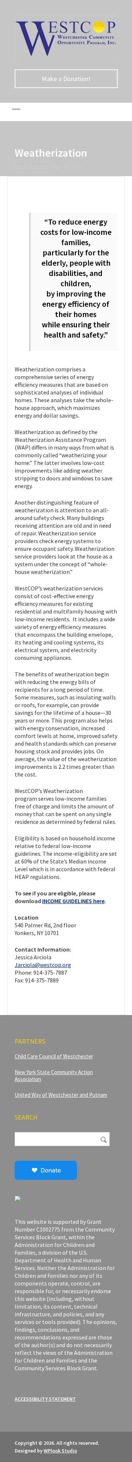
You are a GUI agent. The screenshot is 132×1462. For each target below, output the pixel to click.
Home (20, 166)
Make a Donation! (66, 78)
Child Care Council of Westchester (54, 1056)
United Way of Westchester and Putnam (61, 1094)
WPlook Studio (60, 1450)
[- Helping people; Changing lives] (66, 58)
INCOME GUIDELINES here (73, 901)
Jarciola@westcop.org (43, 964)
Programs (39, 166)
